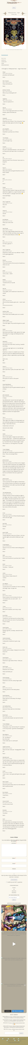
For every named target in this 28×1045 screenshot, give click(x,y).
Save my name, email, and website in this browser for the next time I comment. (14, 876)
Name (14, 858)
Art (14, 889)
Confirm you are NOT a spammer (14, 882)
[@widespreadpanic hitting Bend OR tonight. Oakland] (14, 970)
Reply (4, 77)
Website (14, 868)
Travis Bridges (6, 449)
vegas (2, 63)
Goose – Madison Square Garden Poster (17, 1016)
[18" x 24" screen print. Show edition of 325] (14, 32)
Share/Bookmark (4, 55)
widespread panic (5, 64)
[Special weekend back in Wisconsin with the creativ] (14, 918)
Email (14, 863)
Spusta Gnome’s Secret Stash (14, 1042)
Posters (14, 887)
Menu (14, 7)
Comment (14, 843)
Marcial (4, 288)
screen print (3, 61)
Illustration (14, 892)
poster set (3, 60)
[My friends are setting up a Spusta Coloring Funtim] (14, 944)
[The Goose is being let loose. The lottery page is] (14, 996)
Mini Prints (14, 890)
